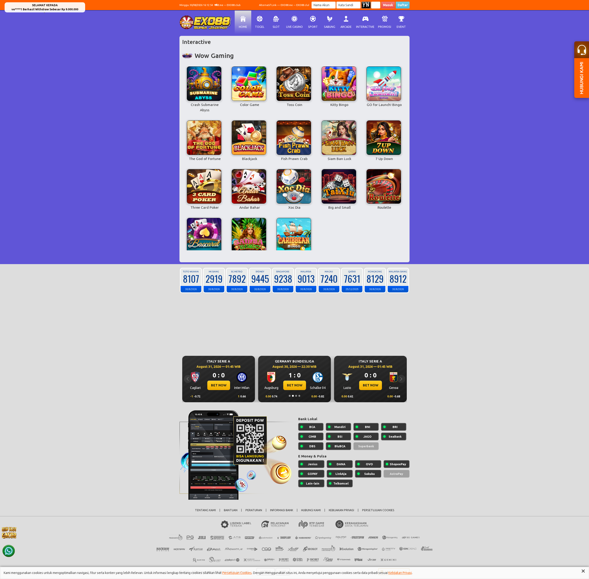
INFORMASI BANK (281, 510)
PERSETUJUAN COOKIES (378, 510)
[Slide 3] (296, 396)
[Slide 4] (299, 396)
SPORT (313, 26)
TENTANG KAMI (205, 510)
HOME (243, 26)
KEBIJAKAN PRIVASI (341, 510)
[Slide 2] (293, 396)
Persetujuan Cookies (237, 573)
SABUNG (329, 26)
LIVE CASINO (294, 26)
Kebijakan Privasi (400, 573)
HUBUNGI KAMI (311, 510)
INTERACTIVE (365, 26)
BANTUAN (230, 510)
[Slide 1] (290, 396)
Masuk (388, 5)
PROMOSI (384, 26)
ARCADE (346, 26)
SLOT (276, 26)
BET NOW (224, 385)
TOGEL (259, 26)
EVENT (401, 26)
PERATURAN (253, 510)
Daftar (403, 5)
